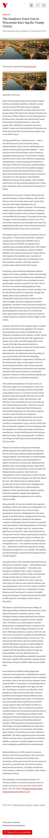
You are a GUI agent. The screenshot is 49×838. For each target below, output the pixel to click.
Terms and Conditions (11, 822)
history (29, 805)
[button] (31, 5)
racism (36, 805)
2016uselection (19, 805)
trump (42, 805)
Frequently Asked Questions (14, 825)
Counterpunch (30, 66)
